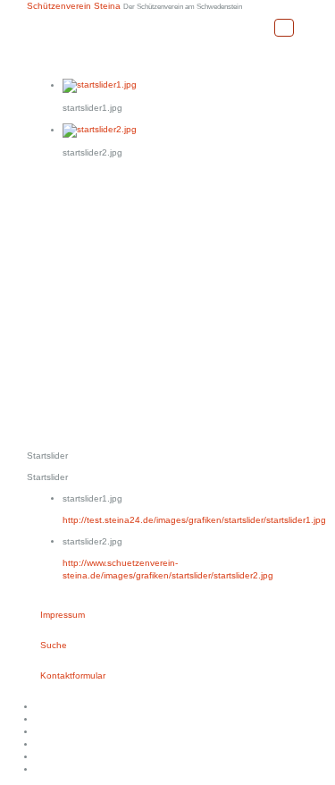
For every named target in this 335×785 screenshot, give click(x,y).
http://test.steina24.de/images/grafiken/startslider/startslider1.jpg (194, 520)
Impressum (62, 615)
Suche (53, 645)
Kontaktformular (72, 675)
